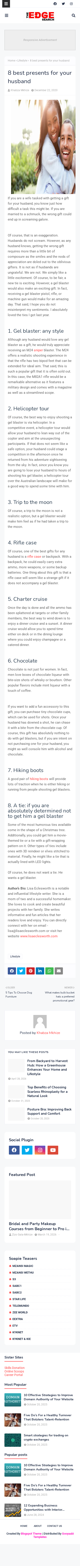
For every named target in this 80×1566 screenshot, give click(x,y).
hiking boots (39, 779)
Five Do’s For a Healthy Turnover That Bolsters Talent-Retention (47, 1417)
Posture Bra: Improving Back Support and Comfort (49, 1111)
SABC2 (17, 1292)
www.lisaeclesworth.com (39, 936)
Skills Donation (14, 1368)
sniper (38, 350)
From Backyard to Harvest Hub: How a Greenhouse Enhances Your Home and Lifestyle (47, 1067)
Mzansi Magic (22, 1266)
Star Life (19, 1299)
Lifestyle (22, 60)
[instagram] (71, 4)
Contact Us (54, 1526)
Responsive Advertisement (40, 40)
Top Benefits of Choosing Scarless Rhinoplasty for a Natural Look (47, 1091)
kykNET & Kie (21, 1339)
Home (11, 60)
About (38, 1526)
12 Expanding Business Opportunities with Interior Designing (43, 1508)
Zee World (20, 1312)
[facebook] (55, 4)
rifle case (34, 557)
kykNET (17, 1332)
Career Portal (13, 1375)
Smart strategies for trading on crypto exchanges (46, 1437)
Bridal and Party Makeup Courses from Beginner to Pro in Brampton (39, 1226)
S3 (14, 1279)
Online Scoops (14, 1371)
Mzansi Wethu (23, 1272)
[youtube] (53, 1150)
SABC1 (17, 1285)
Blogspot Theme (31, 1533)
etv (15, 1325)
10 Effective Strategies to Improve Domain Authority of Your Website (49, 1397)
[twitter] (63, 4)
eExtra (17, 1319)
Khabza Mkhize (20, 90)
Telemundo (20, 1305)
